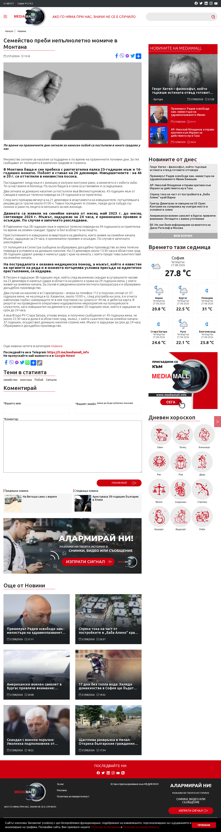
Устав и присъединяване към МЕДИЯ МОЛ (134, 784)
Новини (22, 31)
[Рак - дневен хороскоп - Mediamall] (159, 464)
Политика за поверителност (140, 827)
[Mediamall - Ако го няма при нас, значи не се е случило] (30, 16)
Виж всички (183, 235)
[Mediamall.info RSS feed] (122, 773)
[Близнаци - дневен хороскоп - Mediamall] (204, 437)
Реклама (62, 790)
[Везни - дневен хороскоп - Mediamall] (159, 492)
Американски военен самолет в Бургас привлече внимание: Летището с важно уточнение (183, 217)
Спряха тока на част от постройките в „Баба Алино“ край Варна (180, 196)
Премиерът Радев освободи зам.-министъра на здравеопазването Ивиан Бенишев (190, 112)
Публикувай (119, 483)
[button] (160, 827)
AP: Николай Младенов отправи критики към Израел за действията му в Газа (192, 132)
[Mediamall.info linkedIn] (206, 3)
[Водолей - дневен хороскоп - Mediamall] (180, 519)
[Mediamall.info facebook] (196, 3)
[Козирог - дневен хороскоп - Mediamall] (159, 519)
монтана (26, 379)
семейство (10, 379)
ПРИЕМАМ (204, 825)
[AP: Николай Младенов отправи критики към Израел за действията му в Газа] (158, 135)
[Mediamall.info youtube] (216, 3)
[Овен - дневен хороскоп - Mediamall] (160, 437)
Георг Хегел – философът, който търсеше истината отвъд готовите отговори (178, 168)
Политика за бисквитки (105, 827)
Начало (9, 31)
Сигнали (51, 379)
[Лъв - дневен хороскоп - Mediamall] (180, 464)
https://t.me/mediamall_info (68, 352)
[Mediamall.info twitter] (201, 3)
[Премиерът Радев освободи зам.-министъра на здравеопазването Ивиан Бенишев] (158, 114)
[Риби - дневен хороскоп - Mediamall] (202, 519)
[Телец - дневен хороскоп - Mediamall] (182, 437)
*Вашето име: (12, 403)
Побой (39, 379)
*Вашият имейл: (85, 403)
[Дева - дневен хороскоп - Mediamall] (202, 464)
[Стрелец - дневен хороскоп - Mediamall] (202, 492)
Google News (64, 355)
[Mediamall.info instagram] (211, 3)
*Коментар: (10, 419)
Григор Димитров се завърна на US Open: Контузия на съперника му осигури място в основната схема (179, 206)
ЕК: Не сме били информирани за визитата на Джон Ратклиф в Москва (180, 226)
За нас (60, 784)
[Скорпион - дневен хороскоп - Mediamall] (180, 492)
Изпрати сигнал (191, 810)
